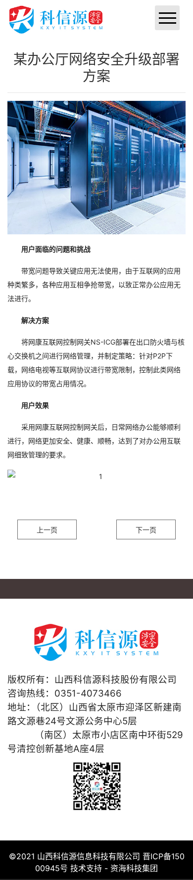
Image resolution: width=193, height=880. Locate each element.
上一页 (47, 530)
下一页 (146, 530)
